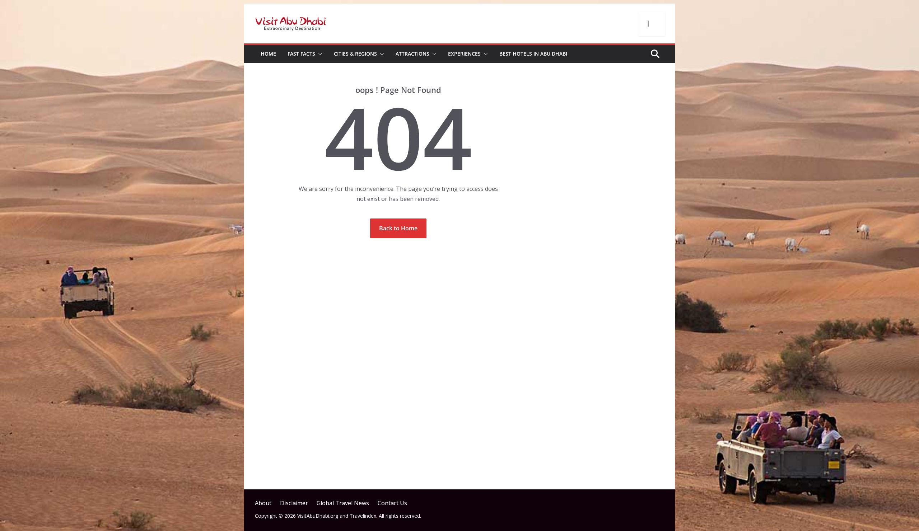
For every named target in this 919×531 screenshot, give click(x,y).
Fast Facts (301, 53)
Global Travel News (343, 503)
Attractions (412, 53)
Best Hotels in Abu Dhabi (533, 53)
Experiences (464, 53)
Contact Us (392, 503)
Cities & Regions (355, 53)
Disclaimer (294, 503)
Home (268, 53)
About (263, 503)
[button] (318, 54)
